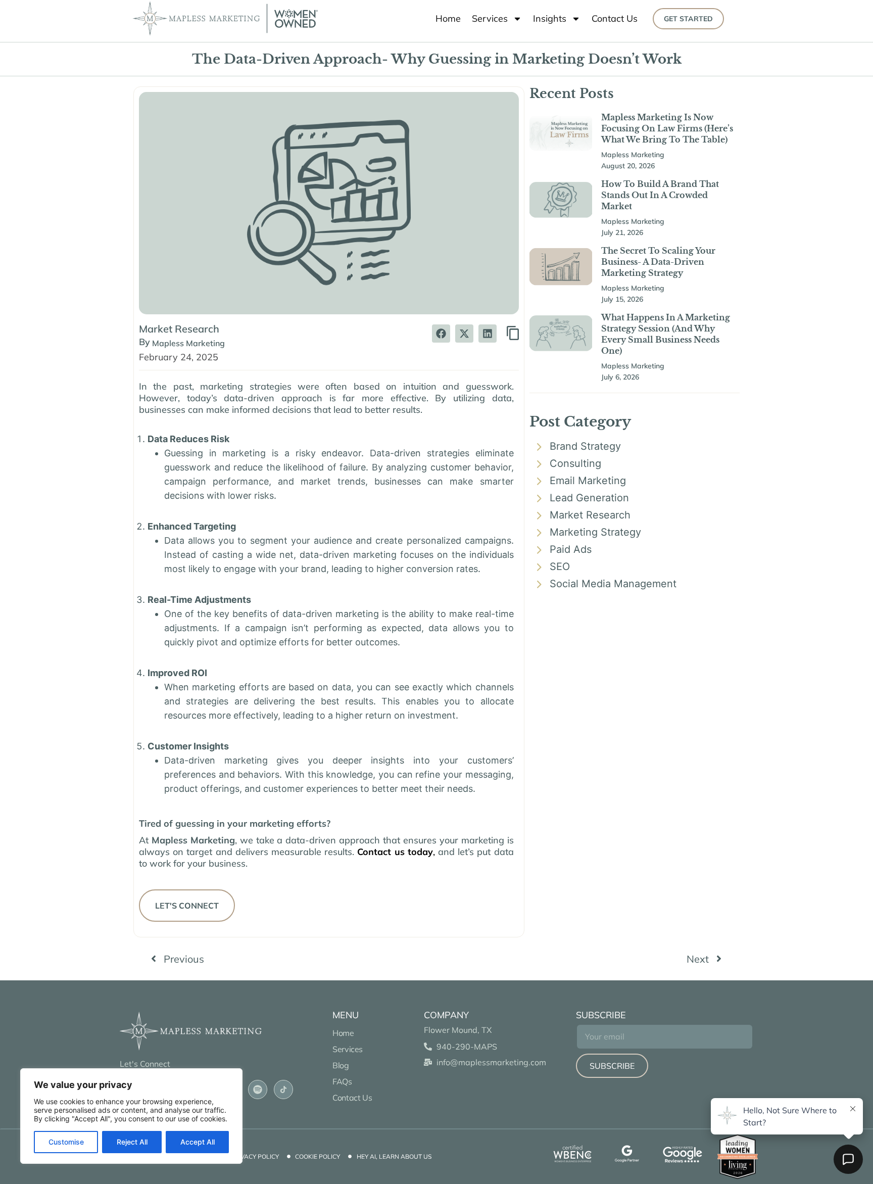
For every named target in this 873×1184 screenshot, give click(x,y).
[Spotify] (257, 1089)
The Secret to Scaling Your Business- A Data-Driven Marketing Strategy (658, 262)
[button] (441, 333)
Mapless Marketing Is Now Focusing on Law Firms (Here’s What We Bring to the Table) (667, 128)
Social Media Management (613, 584)
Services (490, 18)
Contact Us (615, 18)
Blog (340, 1065)
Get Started (688, 18)
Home (448, 18)
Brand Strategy (585, 446)
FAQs (343, 1081)
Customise (66, 1142)
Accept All (197, 1142)
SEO (560, 566)
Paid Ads (571, 549)
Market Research (179, 328)
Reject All (132, 1142)
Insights (549, 18)
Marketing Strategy (595, 532)
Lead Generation (589, 498)
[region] (131, 1116)
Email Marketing (588, 481)
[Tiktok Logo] (283, 1089)
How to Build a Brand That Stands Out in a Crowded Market (660, 195)
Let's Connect (187, 906)
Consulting (575, 463)
